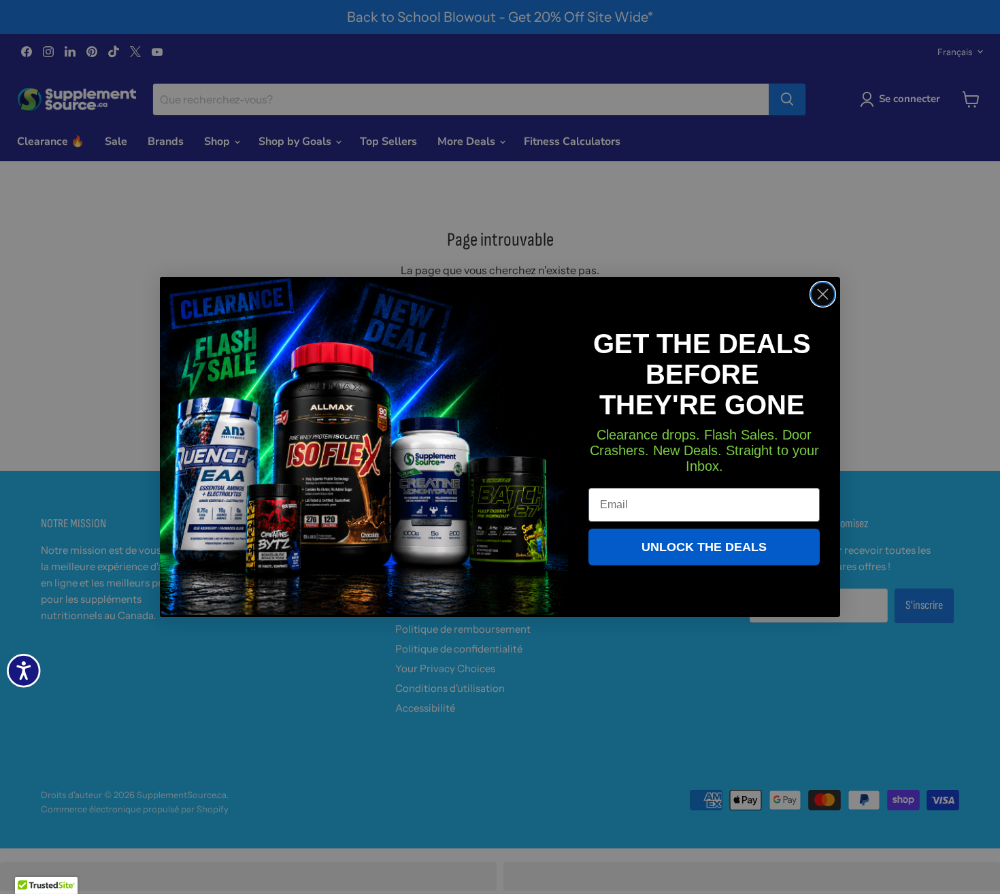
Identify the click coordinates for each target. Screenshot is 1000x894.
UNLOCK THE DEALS (704, 547)
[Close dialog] (823, 294)
